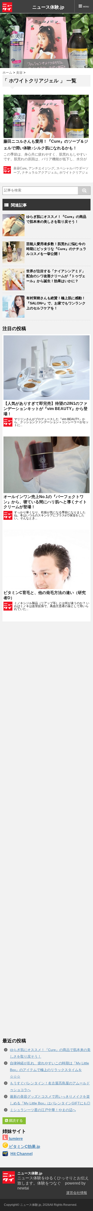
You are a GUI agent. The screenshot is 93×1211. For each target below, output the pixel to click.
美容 (19, 72)
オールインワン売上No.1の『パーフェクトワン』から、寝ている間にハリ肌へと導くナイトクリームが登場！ (45, 502)
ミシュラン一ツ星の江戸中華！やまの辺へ (43, 1110)
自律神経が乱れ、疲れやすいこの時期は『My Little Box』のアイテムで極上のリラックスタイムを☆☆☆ (49, 1069)
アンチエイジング (41, 168)
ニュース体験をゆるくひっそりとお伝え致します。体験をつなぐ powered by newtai (53, 1183)
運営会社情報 (76, 1193)
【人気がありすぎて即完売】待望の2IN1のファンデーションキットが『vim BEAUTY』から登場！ (45, 408)
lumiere (15, 1139)
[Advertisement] (46, 829)
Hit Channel (21, 1154)
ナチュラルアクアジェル (39, 172)
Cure (23, 168)
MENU (85, 7)
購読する (15, 1120)
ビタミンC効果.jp (24, 1146)
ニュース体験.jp (48, 7)
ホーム (7, 72)
